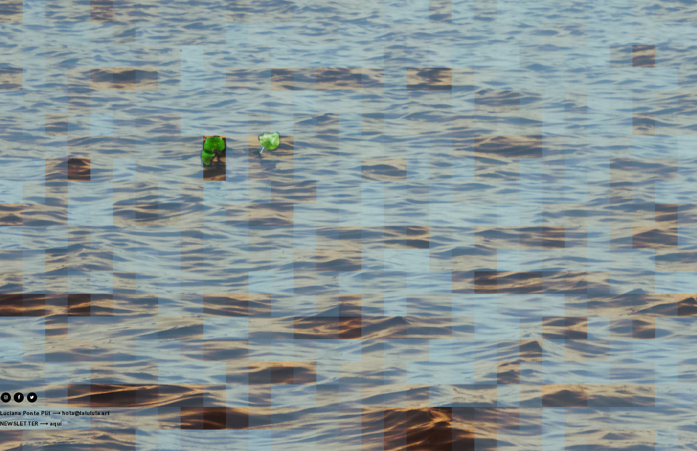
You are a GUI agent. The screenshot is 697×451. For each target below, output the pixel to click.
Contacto (84, 9)
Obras (33, 9)
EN (692, 4)
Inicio (7, 9)
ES (679, 4)
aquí (56, 423)
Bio (56, 9)
